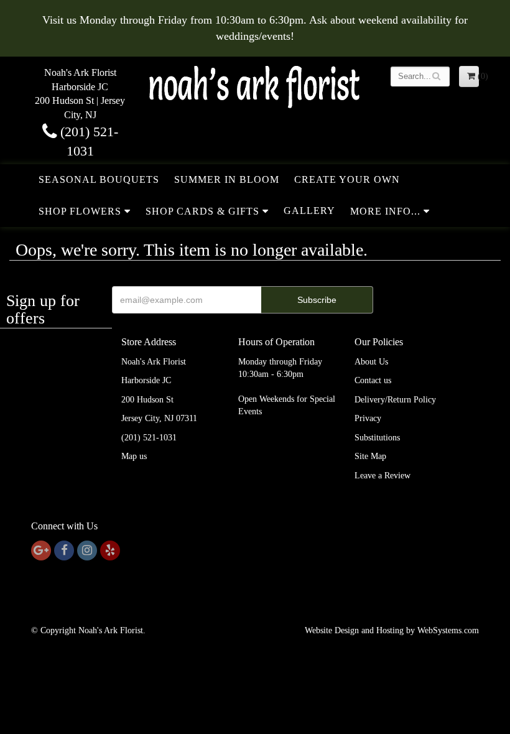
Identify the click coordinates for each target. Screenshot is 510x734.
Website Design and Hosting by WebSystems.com (392, 630)
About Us (371, 361)
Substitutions (377, 437)
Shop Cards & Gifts (202, 211)
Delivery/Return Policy (395, 399)
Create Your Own (347, 179)
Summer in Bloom (226, 179)
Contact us (373, 380)
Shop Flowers (80, 211)
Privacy (368, 418)
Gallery (309, 210)
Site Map (370, 456)
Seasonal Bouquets (99, 179)
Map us (134, 456)
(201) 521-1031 (149, 437)
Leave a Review (382, 475)
